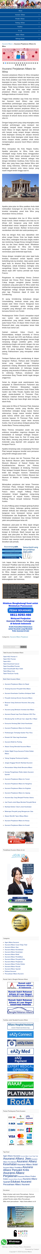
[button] (20, 54)
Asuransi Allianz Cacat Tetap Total (16, 945)
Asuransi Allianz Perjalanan (19, 637)
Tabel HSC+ (7, 661)
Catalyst (36, 1249)
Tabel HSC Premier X (10, 656)
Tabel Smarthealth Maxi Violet (13, 668)
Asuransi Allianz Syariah (13, 969)
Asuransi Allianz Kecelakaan (14, 949)
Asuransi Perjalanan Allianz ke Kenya (17, 820)
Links (10, 1247)
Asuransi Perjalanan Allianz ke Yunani (17, 779)
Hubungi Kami (27, 39)
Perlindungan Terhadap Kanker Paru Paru (19, 733)
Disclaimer (27, 1247)
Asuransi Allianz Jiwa (12, 947)
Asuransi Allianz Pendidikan (14, 957)
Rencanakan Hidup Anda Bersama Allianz (18, 767)
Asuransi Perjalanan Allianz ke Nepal (17, 684)
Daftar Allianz (28, 35)
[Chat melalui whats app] (20, 633)
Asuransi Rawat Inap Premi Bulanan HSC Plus (20, 714)
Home (20, 11)
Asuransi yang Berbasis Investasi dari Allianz (19, 709)
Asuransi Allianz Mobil (12, 954)
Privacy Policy (18, 1247)
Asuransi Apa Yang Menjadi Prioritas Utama (19, 797)
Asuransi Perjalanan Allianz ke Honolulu (18, 728)
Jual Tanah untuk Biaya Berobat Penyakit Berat (21, 802)
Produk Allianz (27, 19)
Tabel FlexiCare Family (10, 673)
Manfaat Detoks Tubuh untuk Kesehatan (18, 807)
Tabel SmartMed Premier (11, 666)
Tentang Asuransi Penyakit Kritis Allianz (18, 689)
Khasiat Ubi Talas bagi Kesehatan (16, 737)
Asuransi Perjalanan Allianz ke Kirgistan (18, 788)
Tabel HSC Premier (9, 659)
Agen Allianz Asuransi (12, 942)
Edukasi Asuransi (10, 971)
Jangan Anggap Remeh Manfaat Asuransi (18, 763)
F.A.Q (29, 31)
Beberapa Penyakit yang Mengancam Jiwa (19, 811)
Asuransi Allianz (20, 4)
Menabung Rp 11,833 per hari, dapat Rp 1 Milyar (21, 719)
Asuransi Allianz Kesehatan (14, 952)
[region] (20, 57)
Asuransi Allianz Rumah (12, 966)
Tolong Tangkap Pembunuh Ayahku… (17, 758)
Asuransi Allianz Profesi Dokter (15, 964)
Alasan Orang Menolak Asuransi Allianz (18, 746)
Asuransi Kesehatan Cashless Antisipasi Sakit (20, 693)
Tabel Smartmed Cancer (11, 664)
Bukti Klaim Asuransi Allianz (11, 679)
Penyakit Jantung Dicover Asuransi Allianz (18, 698)
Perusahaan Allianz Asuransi (14, 974)
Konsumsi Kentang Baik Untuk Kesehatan (18, 723)
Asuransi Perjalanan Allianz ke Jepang (17, 793)
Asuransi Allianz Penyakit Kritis (15, 959)
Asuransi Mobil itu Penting (13, 742)
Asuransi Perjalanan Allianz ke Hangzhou (18, 784)
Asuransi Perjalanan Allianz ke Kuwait (17, 825)
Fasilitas (28, 27)
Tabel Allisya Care (9, 671)
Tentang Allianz (27, 23)
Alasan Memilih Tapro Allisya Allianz (16, 816)
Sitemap (5, 1247)
